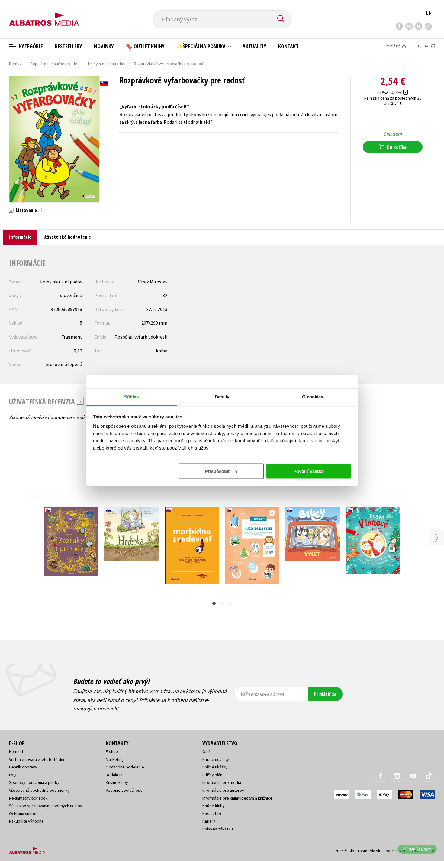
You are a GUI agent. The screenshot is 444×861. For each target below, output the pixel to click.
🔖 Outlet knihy (145, 46)
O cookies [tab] (312, 396)
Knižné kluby (117, 782)
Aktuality (254, 46)
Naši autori (211, 813)
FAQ (12, 775)
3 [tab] (230, 603)
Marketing (115, 759)
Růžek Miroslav (151, 282)
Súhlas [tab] (131, 396)
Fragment (71, 337)
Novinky (104, 46)
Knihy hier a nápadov (106, 63)
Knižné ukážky (214, 767)
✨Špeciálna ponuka (201, 46)
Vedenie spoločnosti (124, 790)
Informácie (20, 237)
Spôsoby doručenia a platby (34, 782)
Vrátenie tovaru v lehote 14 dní (36, 759)
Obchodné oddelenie (125, 767)
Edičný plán (212, 775)
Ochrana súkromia (25, 813)
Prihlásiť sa (325, 694)
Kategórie (30, 46)
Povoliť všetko (308, 471)
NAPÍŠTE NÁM (420, 849)
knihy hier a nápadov (61, 282)
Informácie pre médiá (221, 782)
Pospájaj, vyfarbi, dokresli (140, 337)
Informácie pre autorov (223, 790)
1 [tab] (214, 603)
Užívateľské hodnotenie (67, 237)
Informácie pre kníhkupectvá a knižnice (237, 798)
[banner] (44, 14)
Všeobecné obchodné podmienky (39, 790)
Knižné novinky (215, 759)
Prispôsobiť (217, 471)
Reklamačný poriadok (28, 798)
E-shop (112, 751)
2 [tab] (222, 603)
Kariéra (208, 821)
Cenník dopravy (23, 767)
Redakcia (114, 775)
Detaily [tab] (222, 396)
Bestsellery (68, 46)
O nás (207, 751)
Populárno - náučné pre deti (55, 63)
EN (429, 13)
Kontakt (288, 46)
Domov (15, 63)
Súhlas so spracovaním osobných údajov (45, 805)
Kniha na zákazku (217, 829)
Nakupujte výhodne (26, 821)
